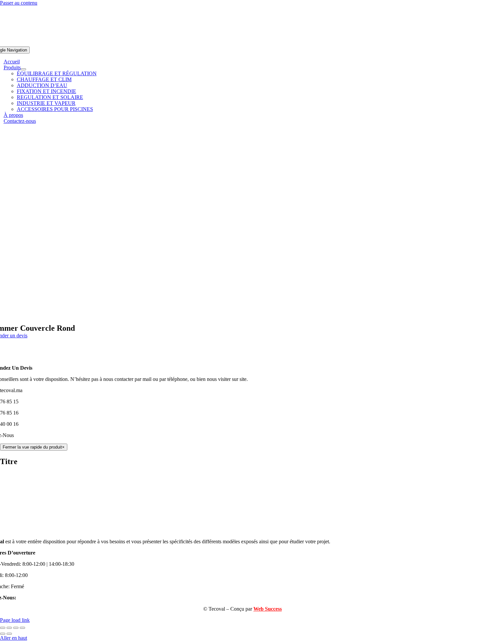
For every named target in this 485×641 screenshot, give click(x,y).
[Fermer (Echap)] (22, 628)
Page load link (15, 620)
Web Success (267, 609)
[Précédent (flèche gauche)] (2, 634)
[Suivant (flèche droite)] (9, 634)
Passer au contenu (18, 3)
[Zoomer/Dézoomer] (2, 628)
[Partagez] (15, 628)
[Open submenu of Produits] (23, 69)
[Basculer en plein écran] (9, 628)
